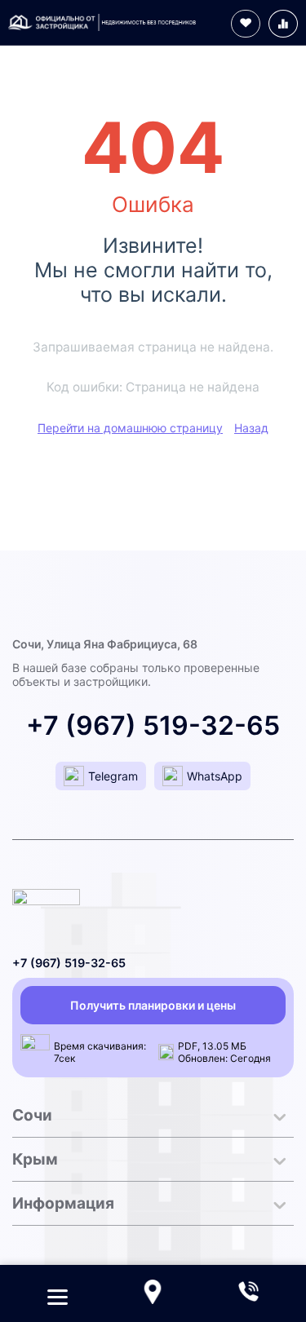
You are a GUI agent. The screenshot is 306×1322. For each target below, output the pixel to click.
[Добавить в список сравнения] (283, 24)
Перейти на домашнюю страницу (130, 428)
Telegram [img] (113, 776)
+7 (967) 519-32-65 (153, 725)
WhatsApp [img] (214, 776)
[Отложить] (245, 24)
